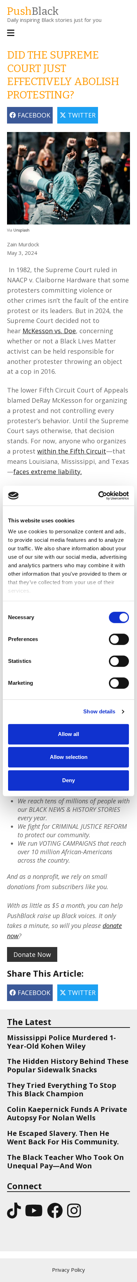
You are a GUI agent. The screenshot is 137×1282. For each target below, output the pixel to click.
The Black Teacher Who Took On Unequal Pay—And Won (65, 1161)
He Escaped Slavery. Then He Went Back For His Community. (63, 1137)
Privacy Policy (68, 1269)
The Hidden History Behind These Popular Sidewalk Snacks (68, 1065)
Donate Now (32, 954)
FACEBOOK (33, 115)
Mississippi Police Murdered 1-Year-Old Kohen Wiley (61, 1042)
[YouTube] (34, 1210)
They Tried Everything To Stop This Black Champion (61, 1089)
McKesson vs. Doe (49, 331)
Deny (68, 780)
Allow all (68, 734)
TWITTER (81, 115)
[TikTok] (14, 1210)
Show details (99, 711)
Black (33, 11)
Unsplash (21, 230)
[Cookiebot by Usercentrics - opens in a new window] (98, 495)
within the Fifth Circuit (71, 451)
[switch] (112, 636)
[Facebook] (55, 1210)
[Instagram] (74, 1210)
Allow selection (68, 757)
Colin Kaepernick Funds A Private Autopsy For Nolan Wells (67, 1113)
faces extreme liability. (47, 471)
